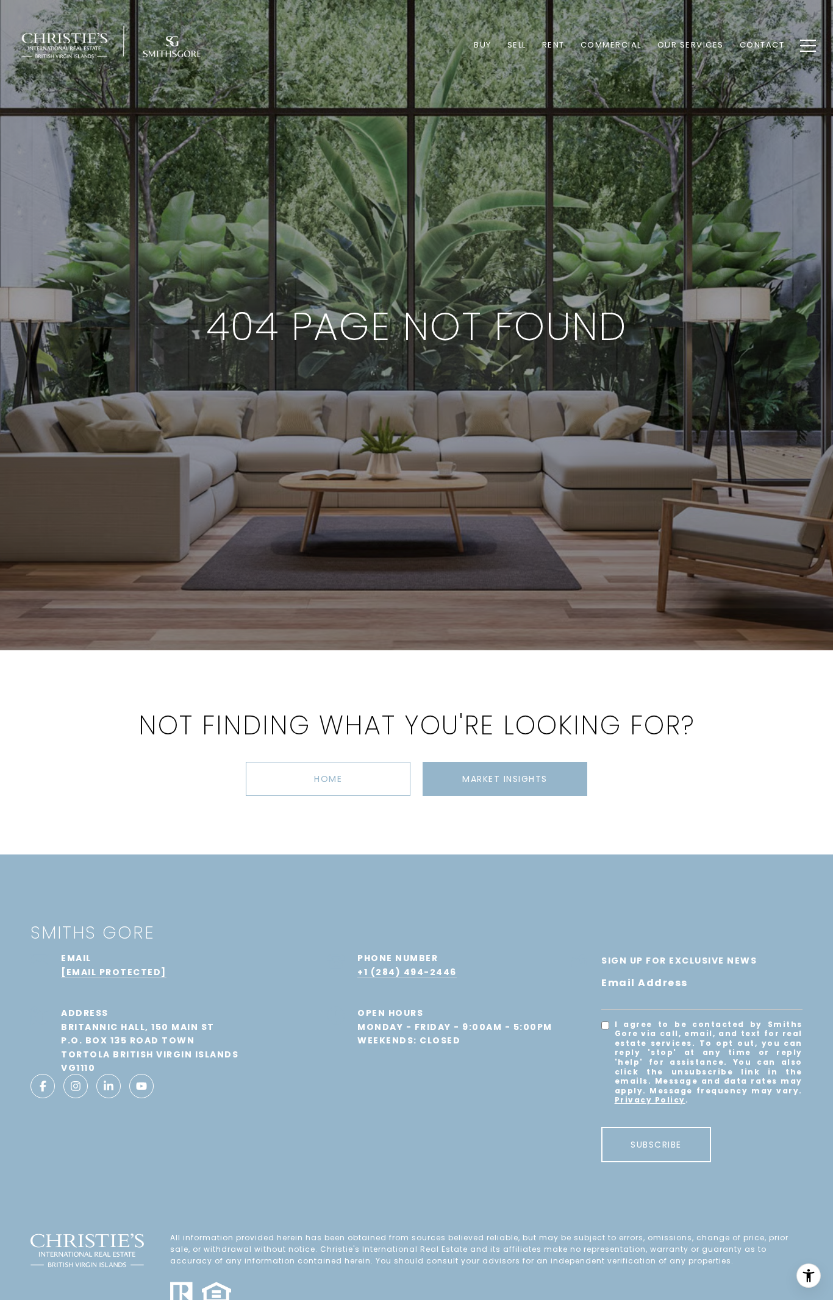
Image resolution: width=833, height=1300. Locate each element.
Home (328, 779)
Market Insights (505, 779)
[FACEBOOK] (42, 1086)
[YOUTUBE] (141, 1086)
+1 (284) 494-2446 (407, 972)
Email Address (644, 983)
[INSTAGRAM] (75, 1086)
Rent (553, 45)
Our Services (690, 45)
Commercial (611, 45)
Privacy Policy (650, 1100)
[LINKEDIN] (108, 1086)
